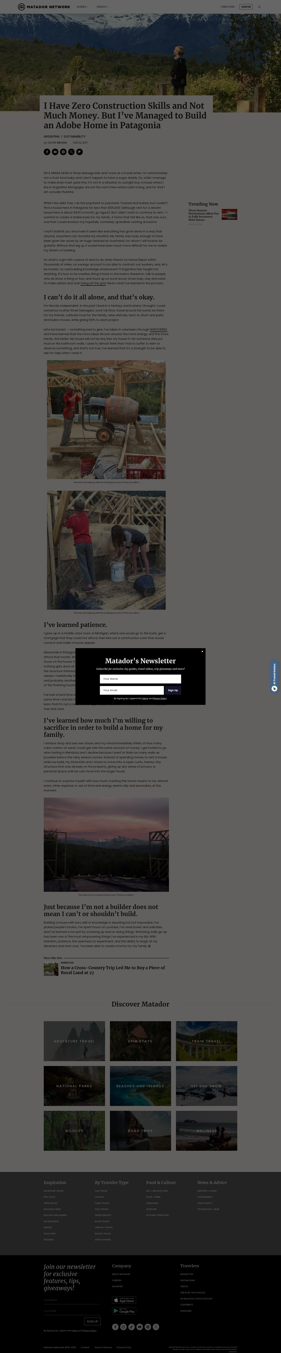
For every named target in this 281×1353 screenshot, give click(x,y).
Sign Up (173, 690)
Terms (145, 698)
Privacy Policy (160, 698)
